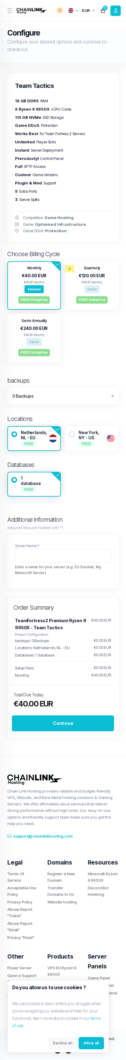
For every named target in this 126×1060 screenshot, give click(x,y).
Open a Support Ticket (21, 978)
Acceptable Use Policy (21, 891)
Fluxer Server (19, 967)
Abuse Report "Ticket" (19, 912)
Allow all (91, 1043)
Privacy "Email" (20, 937)
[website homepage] (32, 10)
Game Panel (99, 977)
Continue (63, 723)
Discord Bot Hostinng (98, 891)
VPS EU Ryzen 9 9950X (61, 971)
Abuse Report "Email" (19, 926)
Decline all (62, 1043)
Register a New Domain (61, 877)
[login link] (115, 11)
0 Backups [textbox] (23, 396)
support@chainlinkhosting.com (42, 836)
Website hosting (62, 901)
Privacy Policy (19, 901)
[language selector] (73, 10)
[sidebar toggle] (9, 10)
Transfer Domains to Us (60, 891)
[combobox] (63, 396)
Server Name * (27, 545)
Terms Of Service (15, 877)
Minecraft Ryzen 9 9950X (103, 877)
